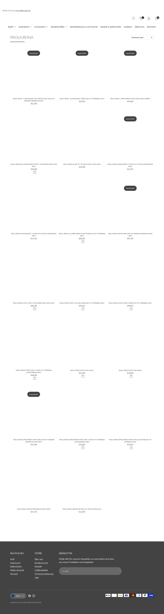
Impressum (15, 562)
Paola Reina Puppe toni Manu (130, 370)
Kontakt (38, 566)
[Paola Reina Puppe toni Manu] (130, 342)
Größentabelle (41, 570)
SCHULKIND (39, 26)
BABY (10, 26)
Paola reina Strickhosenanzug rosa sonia (33, 509)
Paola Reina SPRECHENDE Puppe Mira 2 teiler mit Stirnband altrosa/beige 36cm (82, 441)
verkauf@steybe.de (23, 10)
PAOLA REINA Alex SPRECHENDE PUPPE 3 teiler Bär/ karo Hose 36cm (34, 165)
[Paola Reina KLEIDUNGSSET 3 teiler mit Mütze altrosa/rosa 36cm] (130, 136)
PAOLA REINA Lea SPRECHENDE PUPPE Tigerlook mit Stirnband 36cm (82, 234)
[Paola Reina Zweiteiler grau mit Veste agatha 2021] (82, 481)
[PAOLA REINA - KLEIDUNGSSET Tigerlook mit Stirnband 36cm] (82, 70)
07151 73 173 (8, 10)
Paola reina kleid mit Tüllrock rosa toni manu (82, 164)
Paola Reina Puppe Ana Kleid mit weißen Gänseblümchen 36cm (130, 234)
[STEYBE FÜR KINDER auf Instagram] (33, 596)
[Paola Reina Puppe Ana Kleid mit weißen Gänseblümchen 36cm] (130, 205)
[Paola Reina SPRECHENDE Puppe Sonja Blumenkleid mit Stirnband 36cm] (130, 411)
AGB (12, 559)
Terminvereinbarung (44, 573)
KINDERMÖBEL (58, 26)
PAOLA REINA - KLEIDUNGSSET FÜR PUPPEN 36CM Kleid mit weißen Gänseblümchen (34, 100)
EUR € (18, 596)
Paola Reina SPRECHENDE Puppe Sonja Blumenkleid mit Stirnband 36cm (130, 441)
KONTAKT (151, 26)
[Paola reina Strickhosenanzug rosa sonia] (33, 481)
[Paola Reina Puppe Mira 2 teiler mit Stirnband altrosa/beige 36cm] (33, 342)
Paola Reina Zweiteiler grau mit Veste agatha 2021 (82, 509)
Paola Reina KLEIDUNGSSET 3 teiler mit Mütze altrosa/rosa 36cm (130, 165)
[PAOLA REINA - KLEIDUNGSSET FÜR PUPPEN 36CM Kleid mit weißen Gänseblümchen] (33, 70)
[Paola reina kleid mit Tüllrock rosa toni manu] (82, 136)
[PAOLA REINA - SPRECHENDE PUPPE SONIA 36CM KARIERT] (130, 70)
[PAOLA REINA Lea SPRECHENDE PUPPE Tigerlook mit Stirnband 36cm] (82, 205)
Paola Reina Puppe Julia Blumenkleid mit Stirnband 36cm (82, 303)
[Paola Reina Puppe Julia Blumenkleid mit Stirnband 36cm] (82, 275)
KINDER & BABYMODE (110, 26)
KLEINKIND (24, 26)
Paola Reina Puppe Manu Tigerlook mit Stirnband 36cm (130, 303)
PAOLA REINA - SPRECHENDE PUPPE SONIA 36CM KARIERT (130, 99)
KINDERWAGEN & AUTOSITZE (84, 26)
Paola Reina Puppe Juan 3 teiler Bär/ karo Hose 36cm (34, 303)
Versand (14, 573)
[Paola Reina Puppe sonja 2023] (82, 342)
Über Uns (39, 559)
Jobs (37, 577)
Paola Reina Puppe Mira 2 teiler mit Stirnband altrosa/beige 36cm (34, 371)
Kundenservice (41, 562)
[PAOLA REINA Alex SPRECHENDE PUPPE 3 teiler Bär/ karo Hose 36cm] (33, 136)
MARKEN (128, 26)
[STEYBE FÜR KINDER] (82, 18)
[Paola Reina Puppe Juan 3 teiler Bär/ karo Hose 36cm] (33, 275)
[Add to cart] (34, 172)
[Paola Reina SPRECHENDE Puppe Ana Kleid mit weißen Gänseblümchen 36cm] (33, 411)
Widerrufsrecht (17, 570)
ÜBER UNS (139, 26)
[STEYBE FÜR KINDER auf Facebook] (29, 596)
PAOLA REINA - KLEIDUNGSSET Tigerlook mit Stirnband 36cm (82, 99)
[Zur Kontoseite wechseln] (148, 18)
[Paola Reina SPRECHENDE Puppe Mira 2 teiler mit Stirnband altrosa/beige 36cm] (82, 411)
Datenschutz (16, 566)
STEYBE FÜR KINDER (33, 602)
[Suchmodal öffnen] (133, 18)
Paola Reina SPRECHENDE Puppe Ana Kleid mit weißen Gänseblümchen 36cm (33, 441)
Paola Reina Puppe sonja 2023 (82, 370)
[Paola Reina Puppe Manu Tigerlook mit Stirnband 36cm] (130, 275)
